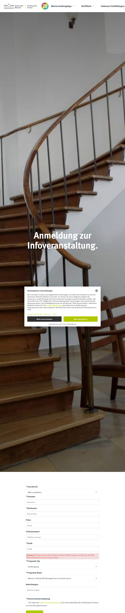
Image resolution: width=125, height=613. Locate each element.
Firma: (28, 519)
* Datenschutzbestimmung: (38, 598)
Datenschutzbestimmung (50, 602)
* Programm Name (34, 572)
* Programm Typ (33, 561)
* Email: (29, 543)
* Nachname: (31, 508)
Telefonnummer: (33, 531)
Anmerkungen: (32, 584)
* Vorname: (31, 496)
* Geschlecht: (32, 486)
